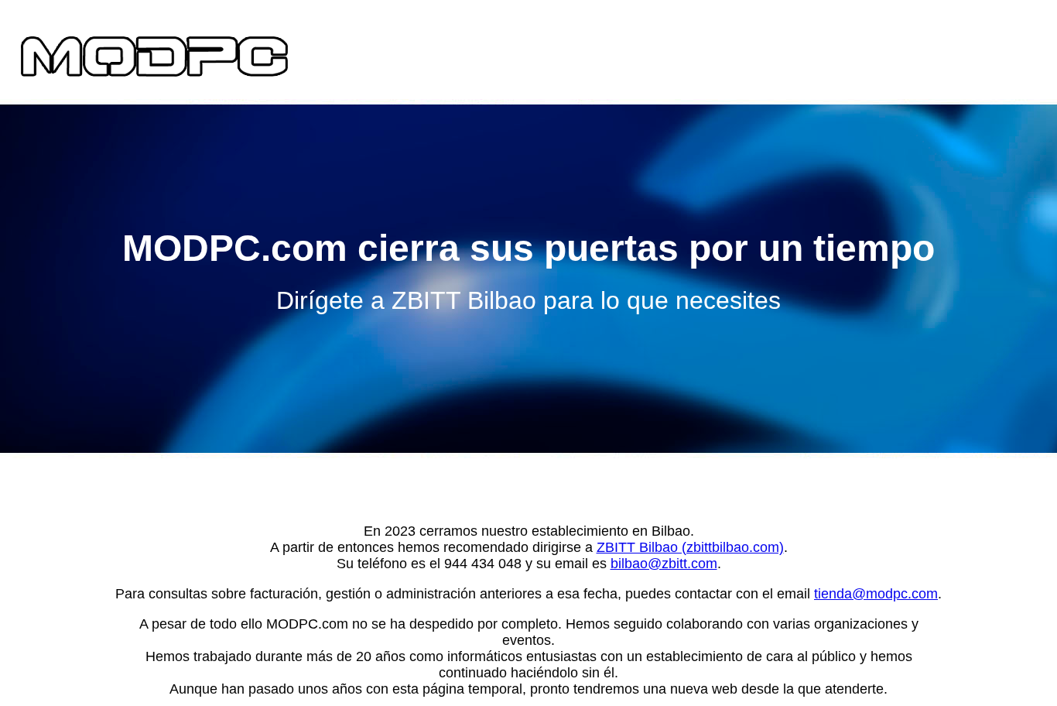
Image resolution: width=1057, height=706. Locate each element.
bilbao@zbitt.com (664, 563)
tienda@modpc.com (876, 593)
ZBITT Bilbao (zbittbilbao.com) (690, 547)
